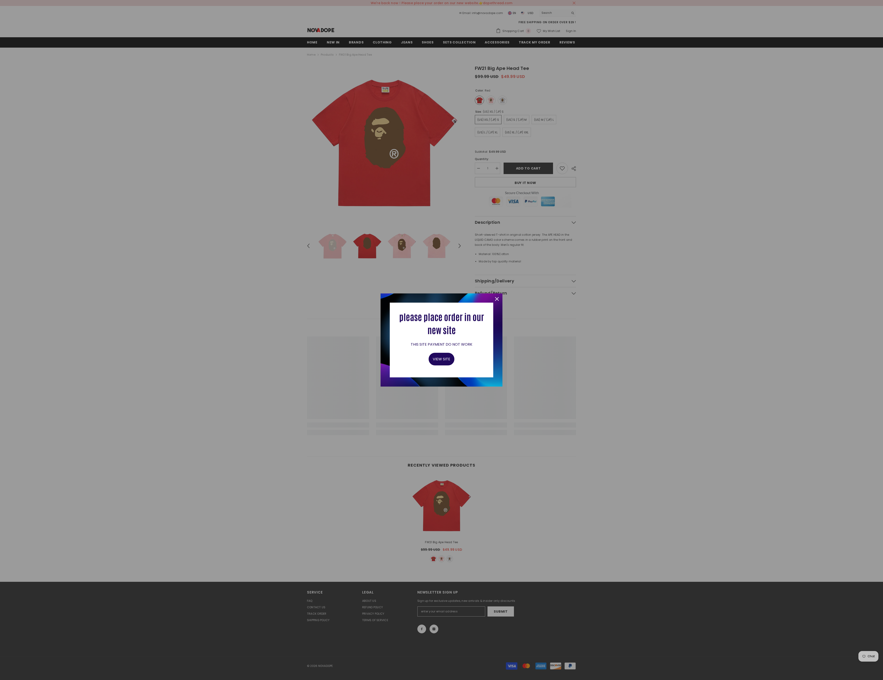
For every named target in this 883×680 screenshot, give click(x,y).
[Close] (496, 298)
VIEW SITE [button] (441, 359)
